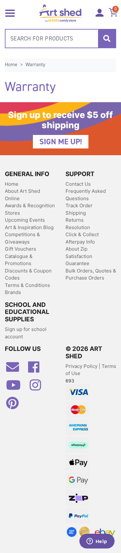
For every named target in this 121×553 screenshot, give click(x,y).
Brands (13, 292)
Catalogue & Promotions (19, 260)
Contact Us (78, 184)
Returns (75, 220)
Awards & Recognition (30, 205)
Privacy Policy (82, 366)
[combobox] (60, 38)
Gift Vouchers (20, 249)
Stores (12, 213)
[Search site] (107, 39)
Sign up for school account (25, 333)
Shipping (76, 213)
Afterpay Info (80, 242)
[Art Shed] (60, 12)
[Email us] (15, 369)
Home (11, 184)
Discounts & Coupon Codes (28, 274)
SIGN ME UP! (60, 142)
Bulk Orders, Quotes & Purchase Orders (91, 274)
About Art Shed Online (22, 194)
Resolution (78, 227)
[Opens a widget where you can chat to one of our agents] (97, 542)
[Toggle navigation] (10, 12)
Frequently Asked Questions (86, 194)
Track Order (79, 205)
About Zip (76, 249)
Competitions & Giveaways (22, 238)
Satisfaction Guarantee (79, 260)
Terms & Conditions (27, 285)
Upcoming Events (25, 220)
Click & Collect (82, 234)
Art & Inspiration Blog (29, 227)
